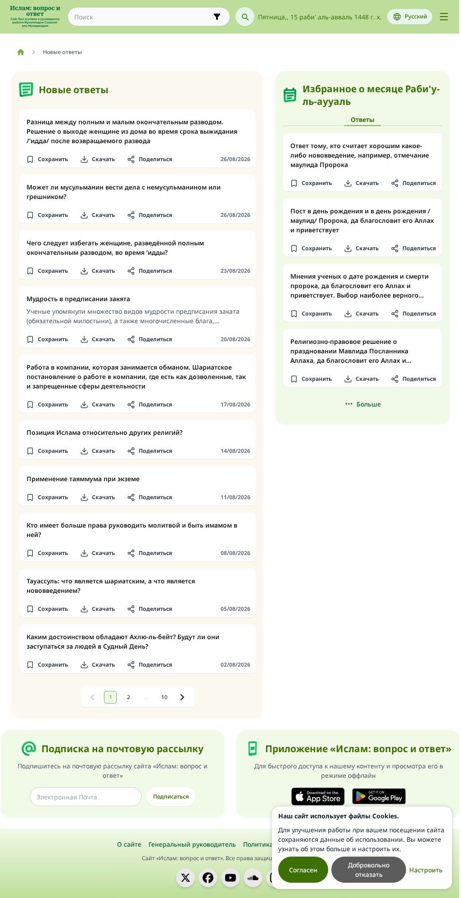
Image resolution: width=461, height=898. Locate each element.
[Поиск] (244, 16)
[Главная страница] (20, 52)
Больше (369, 404)
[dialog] (362, 848)
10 (164, 697)
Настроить (426, 870)
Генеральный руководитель (192, 844)
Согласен (303, 870)
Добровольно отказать (368, 870)
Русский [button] (416, 16)
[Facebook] (208, 877)
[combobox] (142, 17)
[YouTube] (230, 877)
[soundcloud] (253, 877)
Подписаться (171, 796)
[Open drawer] (444, 16)
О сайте (129, 844)
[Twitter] (185, 877)
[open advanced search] (217, 16)
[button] (47, 159)
